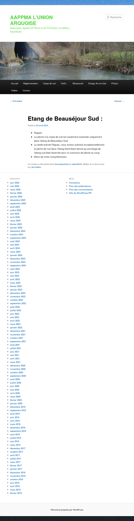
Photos (114, 83)
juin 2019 (14, 417)
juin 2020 (14, 386)
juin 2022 (14, 313)
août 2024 (15, 241)
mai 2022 (14, 317)
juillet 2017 (15, 458)
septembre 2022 (18, 303)
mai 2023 (14, 275)
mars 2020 (15, 396)
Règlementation (30, 83)
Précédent (16, 101)
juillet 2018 (15, 437)
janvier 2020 (16, 403)
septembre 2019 (18, 410)
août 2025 (15, 206)
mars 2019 (15, 424)
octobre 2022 (16, 299)
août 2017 (15, 455)
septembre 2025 (18, 203)
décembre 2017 (17, 448)
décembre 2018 (17, 427)
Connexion (74, 182)
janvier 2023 (16, 289)
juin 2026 (14, 182)
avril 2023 (15, 279)
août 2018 (15, 434)
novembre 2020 (17, 368)
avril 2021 (15, 358)
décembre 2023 (17, 258)
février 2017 (16, 465)
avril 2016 (15, 486)
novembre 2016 (17, 475)
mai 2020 (14, 389)
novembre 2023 (17, 262)
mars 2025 (15, 220)
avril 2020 (15, 393)
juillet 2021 (15, 348)
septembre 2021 (18, 341)
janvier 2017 (16, 468)
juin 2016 (14, 482)
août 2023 (15, 268)
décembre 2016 (17, 472)
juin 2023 (14, 272)
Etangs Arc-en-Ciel (97, 83)
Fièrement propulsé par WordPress (67, 509)
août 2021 (15, 344)
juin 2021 (14, 351)
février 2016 (16, 493)
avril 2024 (15, 248)
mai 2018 (14, 441)
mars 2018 (15, 444)
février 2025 (16, 224)
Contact (26, 90)
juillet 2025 (15, 210)
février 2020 (16, 399)
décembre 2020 (17, 365)
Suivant (119, 101)
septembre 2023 (18, 265)
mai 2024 (14, 244)
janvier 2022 (16, 327)
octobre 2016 (16, 479)
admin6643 (77, 164)
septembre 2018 (18, 431)
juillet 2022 (15, 310)
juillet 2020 (15, 382)
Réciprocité (78, 83)
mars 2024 (15, 251)
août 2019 (15, 413)
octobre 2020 (16, 372)
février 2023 (16, 286)
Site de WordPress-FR (80, 192)
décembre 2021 (17, 330)
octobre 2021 (16, 337)
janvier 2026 (16, 196)
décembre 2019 (17, 406)
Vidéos (14, 90)
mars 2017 (15, 462)
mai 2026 (14, 186)
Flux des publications (80, 186)
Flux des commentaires (81, 189)
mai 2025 (14, 213)
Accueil (14, 83)
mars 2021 (15, 362)
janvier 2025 (16, 227)
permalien (36, 167)
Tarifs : (64, 83)
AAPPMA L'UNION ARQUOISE (31, 20)
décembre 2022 (17, 293)
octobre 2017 (16, 451)
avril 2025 (15, 217)
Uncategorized (61, 164)
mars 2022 (15, 324)
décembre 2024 (17, 230)
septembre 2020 (18, 375)
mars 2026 (15, 189)
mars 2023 (15, 282)
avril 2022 (15, 320)
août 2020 (15, 379)
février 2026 (16, 192)
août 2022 (15, 306)
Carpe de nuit (49, 83)
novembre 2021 (17, 334)
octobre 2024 (16, 234)
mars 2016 (15, 489)
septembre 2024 (18, 237)
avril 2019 (15, 420)
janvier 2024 (16, 255)
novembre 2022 (17, 296)
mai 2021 (14, 355)
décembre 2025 (17, 199)
